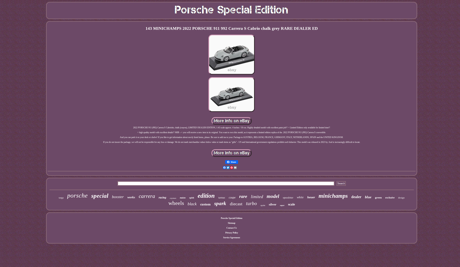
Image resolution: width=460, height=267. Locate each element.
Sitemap (231, 223)
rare (243, 196)
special (99, 196)
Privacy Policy (231, 232)
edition (206, 195)
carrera (147, 196)
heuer (311, 197)
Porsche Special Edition (231, 218)
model (273, 196)
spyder (263, 205)
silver (272, 204)
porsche (77, 195)
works (131, 197)
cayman (173, 198)
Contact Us (231, 228)
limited (257, 196)
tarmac (221, 197)
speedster (288, 197)
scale (291, 204)
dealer (356, 197)
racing (162, 197)
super (282, 205)
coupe (232, 197)
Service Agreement (231, 237)
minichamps (333, 196)
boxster (118, 197)
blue (368, 197)
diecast (236, 203)
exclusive (390, 197)
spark (220, 203)
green (378, 197)
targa (61, 197)
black (192, 204)
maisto (183, 197)
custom (205, 204)
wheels (176, 203)
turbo (251, 203)
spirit (191, 197)
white (300, 197)
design (401, 197)
